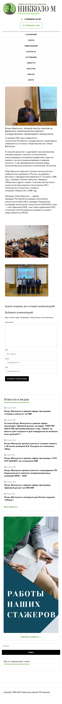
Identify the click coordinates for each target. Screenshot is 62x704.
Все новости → (12, 507)
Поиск (31, 652)
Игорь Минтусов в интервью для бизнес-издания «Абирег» (29, 497)
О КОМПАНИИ (31, 34)
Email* (7, 359)
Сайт (6, 367)
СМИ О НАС (31, 69)
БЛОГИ (31, 80)
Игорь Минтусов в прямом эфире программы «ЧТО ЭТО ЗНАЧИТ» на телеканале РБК (30, 458)
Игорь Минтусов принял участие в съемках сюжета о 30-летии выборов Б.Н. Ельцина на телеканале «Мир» (30, 444)
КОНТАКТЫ (31, 51)
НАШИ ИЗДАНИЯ (31, 46)
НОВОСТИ (31, 63)
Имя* (6, 350)
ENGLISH (31, 74)
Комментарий (9, 322)
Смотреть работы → (31, 637)
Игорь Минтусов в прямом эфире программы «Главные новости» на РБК (27, 411)
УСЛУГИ (31, 40)
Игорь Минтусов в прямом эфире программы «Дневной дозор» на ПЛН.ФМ (27, 485)
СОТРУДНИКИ (31, 57)
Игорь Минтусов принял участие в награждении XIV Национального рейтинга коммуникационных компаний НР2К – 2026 (30, 471)
